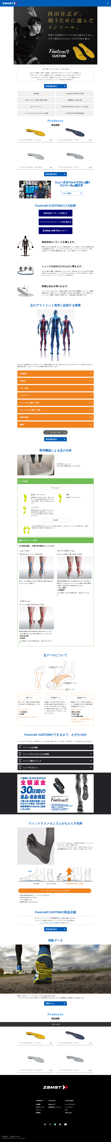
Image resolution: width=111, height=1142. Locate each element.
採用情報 (38, 1112)
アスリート (39, 1110)
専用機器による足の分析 (75, 100)
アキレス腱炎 (24, 388)
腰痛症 (22, 424)
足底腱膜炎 (23, 373)
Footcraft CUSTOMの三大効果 (75, 93)
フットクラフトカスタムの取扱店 (49, 922)
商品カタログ (51, 1104)
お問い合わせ (68, 1112)
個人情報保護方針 (5, 1136)
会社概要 (38, 1104)
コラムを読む (67, 193)
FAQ (66, 1110)
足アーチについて (36, 106)
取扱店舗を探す (51, 86)
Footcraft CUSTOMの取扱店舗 (75, 113)
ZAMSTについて (40, 1107)
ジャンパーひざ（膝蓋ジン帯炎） (31, 410)
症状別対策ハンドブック (54, 1107)
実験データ (50, 1003)
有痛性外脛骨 (24, 417)
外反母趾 (23, 381)
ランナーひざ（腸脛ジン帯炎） (30, 403)
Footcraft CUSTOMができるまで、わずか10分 (74, 106)
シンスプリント (25, 395)
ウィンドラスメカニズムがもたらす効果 (36, 113)
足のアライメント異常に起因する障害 (36, 100)
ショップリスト (69, 1107)
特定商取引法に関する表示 (15, 1136)
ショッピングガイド (70, 1104)
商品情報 (36, 93)
